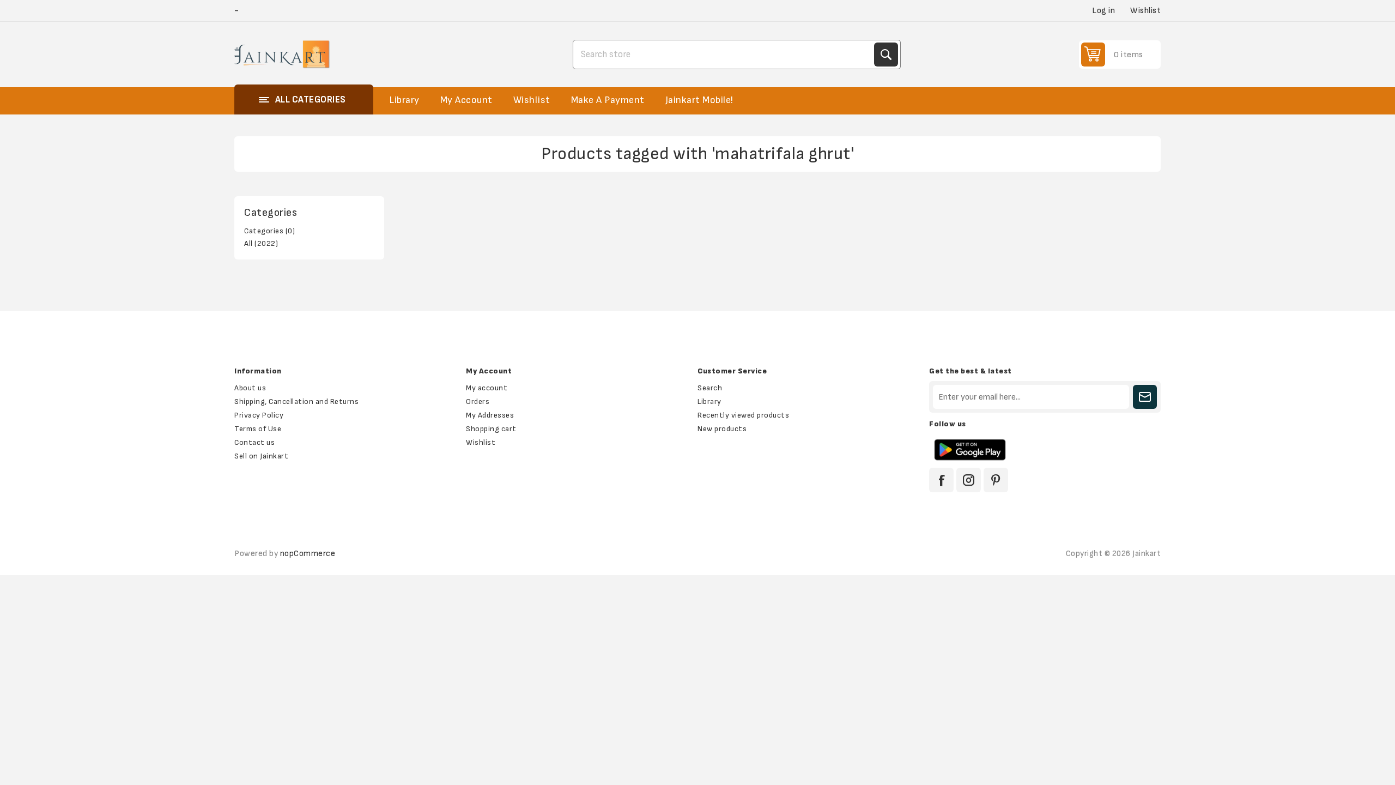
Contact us (254, 442)
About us (250, 387)
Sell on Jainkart (261, 456)
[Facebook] (941, 480)
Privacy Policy (258, 415)
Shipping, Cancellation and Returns (296, 401)
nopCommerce (308, 553)
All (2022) (261, 243)
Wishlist (480, 442)
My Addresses (490, 415)
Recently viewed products (743, 415)
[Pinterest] (996, 480)
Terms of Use (257, 428)
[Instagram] (968, 480)
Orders (477, 401)
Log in (1103, 10)
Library (709, 401)
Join (1145, 397)
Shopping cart (491, 428)
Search (886, 55)
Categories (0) (269, 230)
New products (722, 428)
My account (486, 387)
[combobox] (724, 55)
